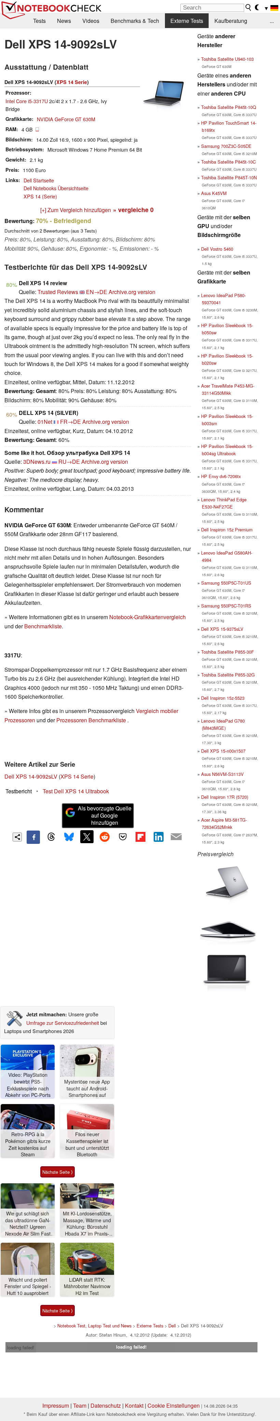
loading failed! (20, 1347)
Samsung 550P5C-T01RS (226, 605)
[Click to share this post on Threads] (51, 837)
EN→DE (96, 292)
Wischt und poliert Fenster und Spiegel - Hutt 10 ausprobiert (27, 1286)
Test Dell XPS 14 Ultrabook (76, 791)
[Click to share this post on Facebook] (33, 837)
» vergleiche (133, 209)
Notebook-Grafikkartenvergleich (147, 617)
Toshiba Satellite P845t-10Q (228, 107)
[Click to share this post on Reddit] (104, 836)
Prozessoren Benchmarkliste (91, 720)
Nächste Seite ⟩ (57, 1172)
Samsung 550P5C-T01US (226, 583)
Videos (90, 21)
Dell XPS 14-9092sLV (30, 776)
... (272, 21)
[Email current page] (176, 837)
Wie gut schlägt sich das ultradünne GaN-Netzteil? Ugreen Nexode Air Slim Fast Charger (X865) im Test (28, 1223)
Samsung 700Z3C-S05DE (226, 146)
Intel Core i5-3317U (26, 101)
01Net (45, 422)
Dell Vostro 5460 (217, 249)
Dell (172, 1325)
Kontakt (134, 1405)
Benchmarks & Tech (135, 21)
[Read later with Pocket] (122, 836)
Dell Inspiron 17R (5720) (224, 797)
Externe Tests (186, 21)
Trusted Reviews (58, 292)
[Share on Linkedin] (158, 836)
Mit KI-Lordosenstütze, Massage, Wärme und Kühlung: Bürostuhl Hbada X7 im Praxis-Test (87, 1223)
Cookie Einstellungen (174, 1405)
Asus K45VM (214, 193)
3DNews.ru (37, 461)
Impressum (55, 1405)
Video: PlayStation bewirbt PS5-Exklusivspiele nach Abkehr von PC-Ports (28, 1085)
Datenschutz (105, 1405)
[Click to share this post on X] (86, 836)
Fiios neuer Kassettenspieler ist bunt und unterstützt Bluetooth (87, 1144)
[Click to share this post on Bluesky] (68, 837)
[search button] (249, 7)
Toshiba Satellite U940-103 (227, 59)
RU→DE (69, 461)
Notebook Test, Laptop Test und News (94, 1325)
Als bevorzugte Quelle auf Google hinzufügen (104, 815)
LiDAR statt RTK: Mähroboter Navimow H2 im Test (87, 1286)
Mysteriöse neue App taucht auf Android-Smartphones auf (87, 1088)
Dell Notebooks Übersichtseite (56, 188)
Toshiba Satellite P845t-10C (228, 161)
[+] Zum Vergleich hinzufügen (75, 210)
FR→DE (70, 422)
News (64, 21)
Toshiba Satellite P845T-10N (229, 177)
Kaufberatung (230, 21)
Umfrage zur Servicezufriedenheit (62, 1022)
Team (79, 1405)
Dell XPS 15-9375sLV (222, 629)
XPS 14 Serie (71, 82)
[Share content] (17, 837)
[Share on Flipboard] (140, 836)
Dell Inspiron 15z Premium (227, 529)
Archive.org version (132, 292)
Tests (39, 21)
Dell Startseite (39, 180)
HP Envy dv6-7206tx (221, 476)
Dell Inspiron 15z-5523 (222, 698)
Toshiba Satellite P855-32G (228, 674)
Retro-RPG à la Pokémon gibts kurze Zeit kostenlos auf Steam (28, 1144)
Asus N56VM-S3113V (222, 774)
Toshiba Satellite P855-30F (227, 652)
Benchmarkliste (43, 626)
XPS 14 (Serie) (40, 196)
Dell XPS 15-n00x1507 (223, 751)
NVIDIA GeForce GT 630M (66, 119)
